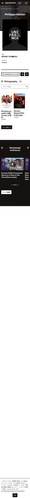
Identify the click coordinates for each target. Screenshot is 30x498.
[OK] (15, 495)
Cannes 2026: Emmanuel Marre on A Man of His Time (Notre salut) (11, 175)
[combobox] (15, 87)
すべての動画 (6, 192)
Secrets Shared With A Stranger (19, 113)
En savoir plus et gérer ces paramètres (12, 491)
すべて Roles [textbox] (7, 86)
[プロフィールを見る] (26, 3)
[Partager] (22, 74)
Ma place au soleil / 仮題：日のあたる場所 (6, 114)
